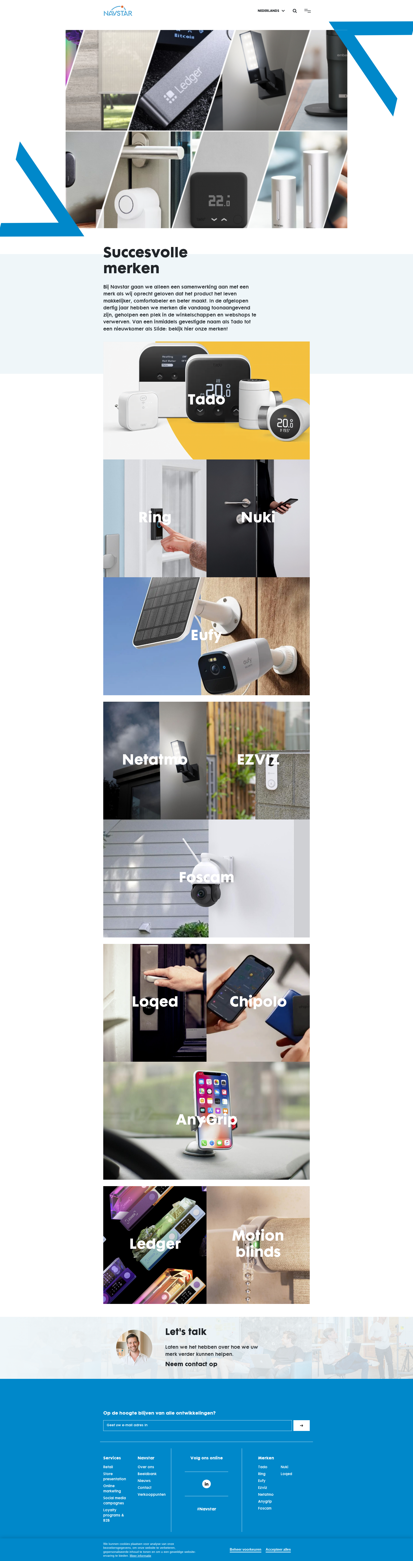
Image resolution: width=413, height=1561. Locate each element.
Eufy (206, 636)
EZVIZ (258, 760)
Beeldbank (147, 1474)
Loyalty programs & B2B (113, 1515)
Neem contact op (191, 1364)
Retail (108, 1467)
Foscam (206, 878)
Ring (155, 518)
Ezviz (262, 1488)
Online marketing (112, 1489)
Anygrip (265, 1502)
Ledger (155, 1244)
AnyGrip (206, 1120)
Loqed (155, 1002)
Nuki (258, 518)
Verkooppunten (152, 1495)
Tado (206, 400)
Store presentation (114, 1477)
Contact (144, 1488)
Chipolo (258, 1002)
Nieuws (144, 1481)
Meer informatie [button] (140, 1555)
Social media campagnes (114, 1501)
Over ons (146, 1467)
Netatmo (155, 760)
